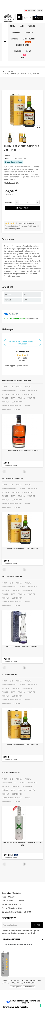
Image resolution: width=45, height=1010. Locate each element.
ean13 (6, 158)
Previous (4, 471)
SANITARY (17, 409)
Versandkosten (31, 318)
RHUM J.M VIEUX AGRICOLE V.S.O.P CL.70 (22, 548)
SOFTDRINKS (17, 402)
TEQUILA (5, 394)
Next (24, 471)
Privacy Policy (16, 987)
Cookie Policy (29, 987)
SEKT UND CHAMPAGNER (12, 406)
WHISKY (28, 387)
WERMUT (5, 402)
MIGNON (15, 394)
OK (38, 925)
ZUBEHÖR (31, 398)
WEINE (27, 406)
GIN (11, 387)
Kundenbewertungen (3, 963)
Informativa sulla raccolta (15, 1007)
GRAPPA (21, 398)
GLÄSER (5, 398)
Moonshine (6, 409)
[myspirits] (8, 18)
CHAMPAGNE (27, 394)
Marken (7, 156)
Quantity (8, 202)
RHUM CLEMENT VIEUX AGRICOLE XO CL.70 (22, 450)
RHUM (4, 387)
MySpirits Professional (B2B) (18, 944)
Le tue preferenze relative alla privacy (25, 1001)
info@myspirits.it (14, 904)
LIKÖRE (22, 391)
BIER (13, 398)
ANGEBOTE (32, 391)
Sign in (27, 18)
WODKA (19, 387)
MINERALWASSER (9, 391)
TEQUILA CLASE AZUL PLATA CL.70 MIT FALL (22, 646)
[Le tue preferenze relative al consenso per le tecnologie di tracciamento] (40, 1005)
